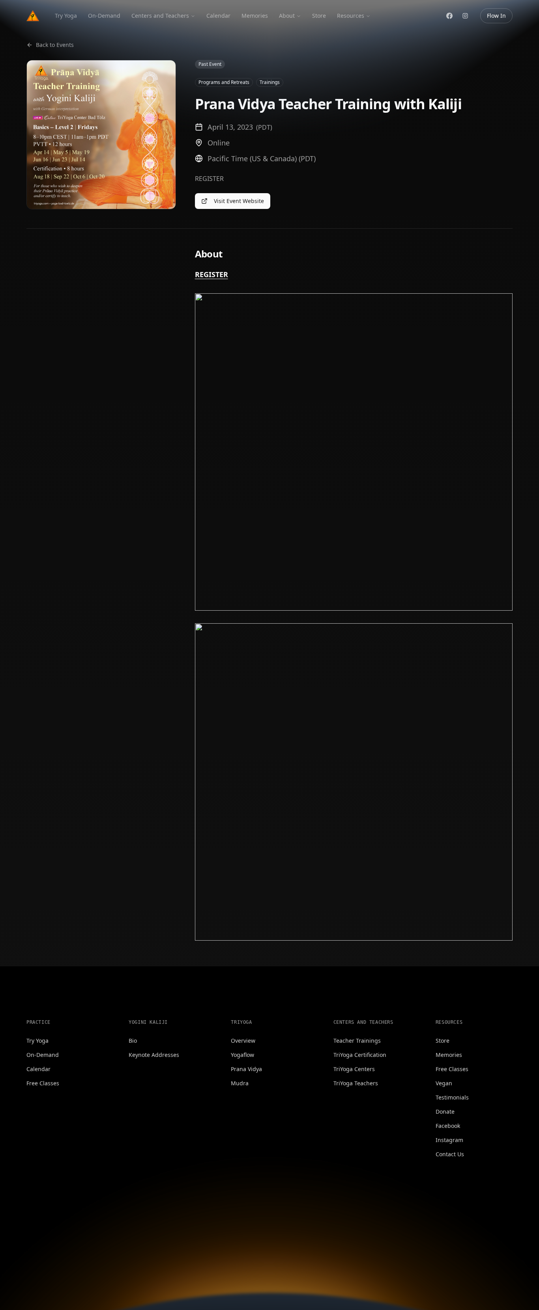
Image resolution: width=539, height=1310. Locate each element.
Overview (243, 1040)
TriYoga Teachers (355, 1083)
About (287, 15)
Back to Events (55, 44)
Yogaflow (242, 1054)
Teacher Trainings (357, 1040)
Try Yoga (66, 15)
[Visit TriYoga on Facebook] (449, 16)
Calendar (218, 15)
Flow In (496, 15)
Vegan (444, 1083)
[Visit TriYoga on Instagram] (465, 16)
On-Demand (104, 15)
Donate (445, 1111)
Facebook (448, 1125)
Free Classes (42, 1083)
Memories (254, 15)
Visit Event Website (239, 201)
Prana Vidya (246, 1069)
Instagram (449, 1140)
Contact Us (450, 1154)
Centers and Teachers (160, 15)
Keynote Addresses (154, 1054)
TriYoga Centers (354, 1069)
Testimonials (452, 1097)
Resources (350, 15)
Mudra (240, 1083)
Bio (133, 1040)
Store (319, 15)
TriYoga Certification (359, 1054)
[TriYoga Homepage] (32, 15)
